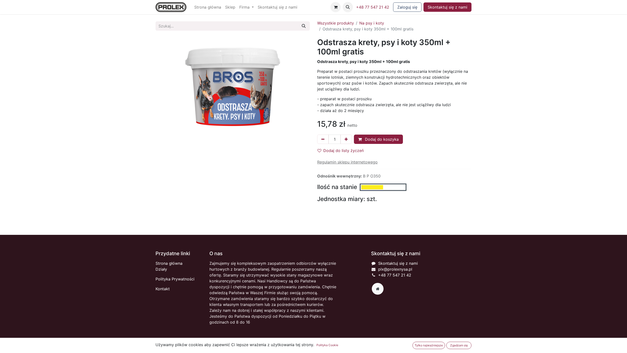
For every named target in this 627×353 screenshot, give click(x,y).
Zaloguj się (407, 7)
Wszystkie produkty (335, 23)
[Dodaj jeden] (346, 139)
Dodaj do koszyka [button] (381, 139)
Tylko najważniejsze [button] (429, 345)
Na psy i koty (371, 23)
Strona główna (169, 263)
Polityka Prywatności (175, 279)
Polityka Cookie (327, 345)
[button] (348, 7)
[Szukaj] (304, 26)
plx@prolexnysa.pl (395, 269)
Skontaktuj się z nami (447, 7)
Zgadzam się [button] (459, 345)
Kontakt (163, 288)
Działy (161, 269)
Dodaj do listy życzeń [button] (343, 150)
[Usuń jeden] (323, 139)
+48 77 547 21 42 (372, 7)
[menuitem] (207, 7)
